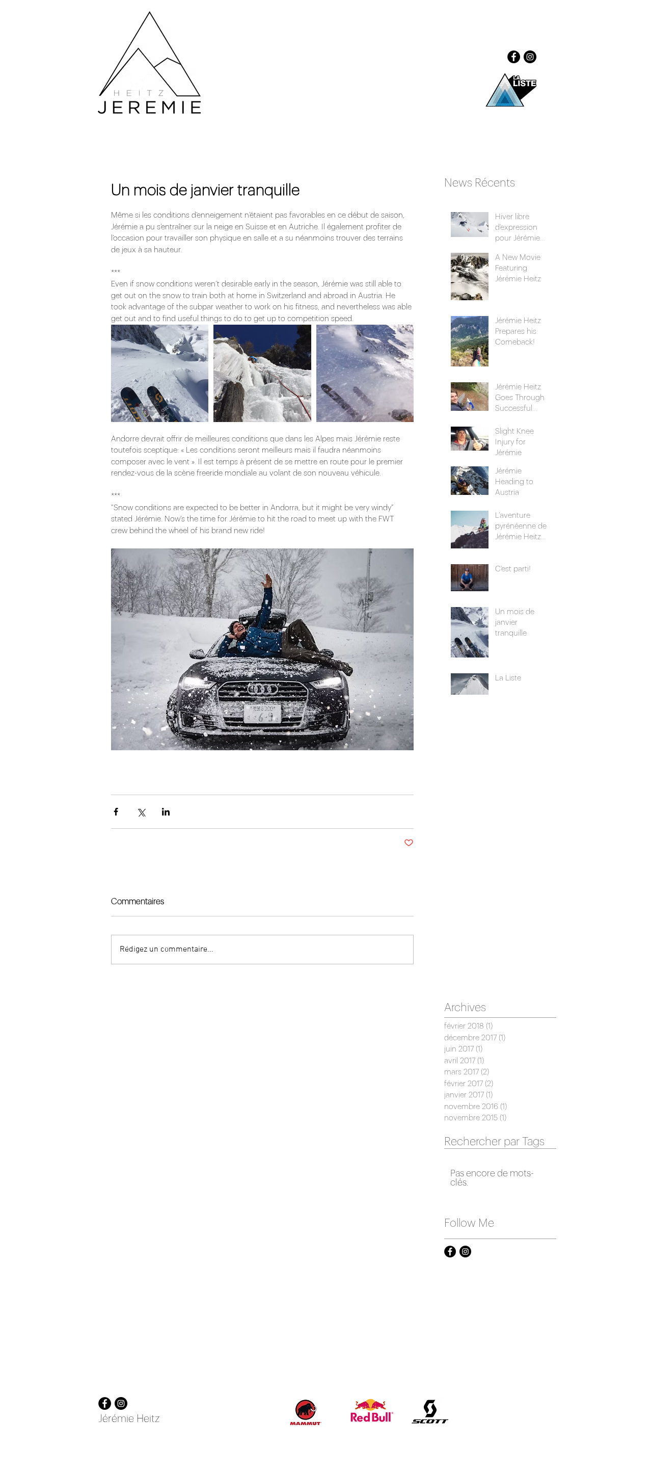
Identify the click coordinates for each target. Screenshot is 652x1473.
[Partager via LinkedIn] (166, 812)
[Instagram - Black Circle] (530, 56)
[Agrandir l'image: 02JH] (262, 373)
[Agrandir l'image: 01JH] (159, 373)
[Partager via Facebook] (116, 812)
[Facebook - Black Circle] (513, 56)
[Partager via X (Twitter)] (141, 812)
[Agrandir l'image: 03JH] (365, 373)
